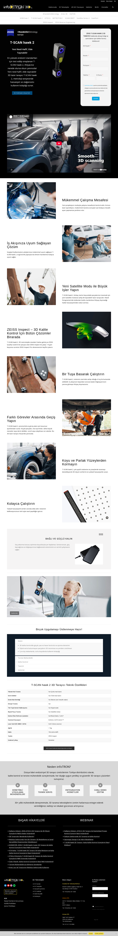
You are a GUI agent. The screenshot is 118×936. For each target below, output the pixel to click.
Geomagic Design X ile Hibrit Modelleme (78, 844)
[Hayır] (116, 933)
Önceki (100, 534)
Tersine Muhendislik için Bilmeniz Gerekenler (25, 869)
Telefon (85, 75)
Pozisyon (86, 65)
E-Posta (99, 75)
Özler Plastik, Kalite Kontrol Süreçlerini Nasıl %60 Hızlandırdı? (31, 866)
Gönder (95, 98)
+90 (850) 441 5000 (70, 896)
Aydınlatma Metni (98, 907)
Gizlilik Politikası (10, 908)
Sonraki (102, 534)
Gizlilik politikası (99, 933)
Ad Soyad (86, 46)
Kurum (85, 55)
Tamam (91, 933)
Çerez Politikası (9, 911)
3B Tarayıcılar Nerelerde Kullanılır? (21, 841)
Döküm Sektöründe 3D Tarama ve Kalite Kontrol (82, 841)
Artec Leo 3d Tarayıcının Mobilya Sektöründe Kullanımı (29, 872)
